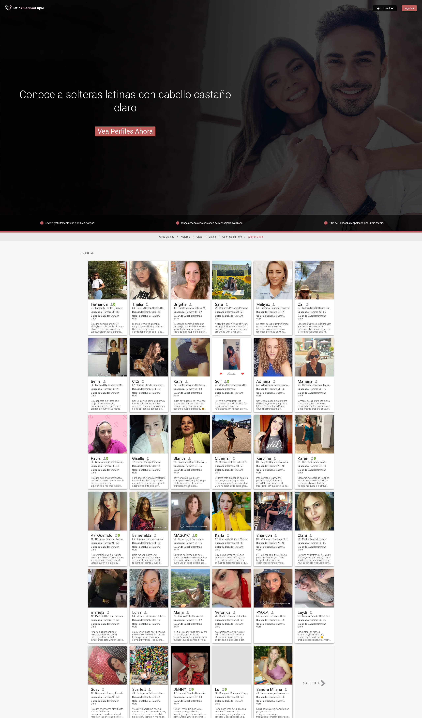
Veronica (222, 612)
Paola (96, 458)
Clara (302, 535)
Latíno (212, 236)
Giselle (138, 458)
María (179, 612)
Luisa (137, 612)
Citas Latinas (166, 236)
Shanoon (264, 535)
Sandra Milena (269, 689)
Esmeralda (141, 535)
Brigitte (180, 304)
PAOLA (262, 612)
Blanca (180, 458)
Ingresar (409, 8)
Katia (178, 381)
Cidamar (222, 458)
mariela (97, 612)
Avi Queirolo (101, 535)
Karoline (263, 458)
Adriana (263, 381)
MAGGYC (182, 535)
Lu (217, 689)
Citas (199, 236)
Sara (219, 304)
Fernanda (99, 304)
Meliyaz (263, 304)
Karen (303, 458)
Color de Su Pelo (232, 236)
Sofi (218, 381)
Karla (219, 535)
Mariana (305, 381)
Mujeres (185, 236)
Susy (95, 689)
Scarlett (139, 689)
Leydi (302, 612)
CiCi (135, 381)
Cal (300, 304)
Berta (96, 381)
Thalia (137, 304)
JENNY (180, 689)
